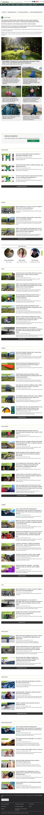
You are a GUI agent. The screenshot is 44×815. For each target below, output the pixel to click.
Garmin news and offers (23, 12)
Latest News (7, 17)
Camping (17, 4)
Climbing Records (5, 532)
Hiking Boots (4, 317)
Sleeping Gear (4, 363)
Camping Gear (4, 352)
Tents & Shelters (5, 176)
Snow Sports (4, 681)
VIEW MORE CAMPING (22, 417)
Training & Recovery (6, 782)
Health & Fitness (5, 739)
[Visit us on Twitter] (34, 1)
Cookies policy (3, 806)
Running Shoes (5, 452)
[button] (42, 1)
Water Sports (4, 657)
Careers (30, 806)
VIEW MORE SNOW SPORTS (22, 713)
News (9, 4)
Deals (5, 4)
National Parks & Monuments (5, 274)
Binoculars (4, 165)
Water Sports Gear (5, 636)
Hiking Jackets (4, 295)
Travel (3, 554)
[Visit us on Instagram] (36, 1)
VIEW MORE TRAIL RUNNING (22, 495)
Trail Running (24, 4)
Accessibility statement (19, 806)
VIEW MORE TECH (22, 622)
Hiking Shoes (4, 228)
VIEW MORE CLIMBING (22, 575)
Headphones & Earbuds (6, 207)
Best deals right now (12, 12)
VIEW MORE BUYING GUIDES (22, 186)
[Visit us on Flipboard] (37, 1)
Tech (3, 328)
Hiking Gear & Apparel (6, 306)
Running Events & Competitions (5, 464)
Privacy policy (31, 804)
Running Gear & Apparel (6, 431)
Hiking (13, 4)
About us (3, 808)
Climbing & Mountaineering (5, 544)
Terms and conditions (5, 804)
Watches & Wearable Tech (6, 475)
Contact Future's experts (19, 804)
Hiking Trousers (5, 154)
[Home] (1, 4)
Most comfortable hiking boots (36, 12)
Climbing (30, 4)
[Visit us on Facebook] (32, 1)
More (34, 4)
